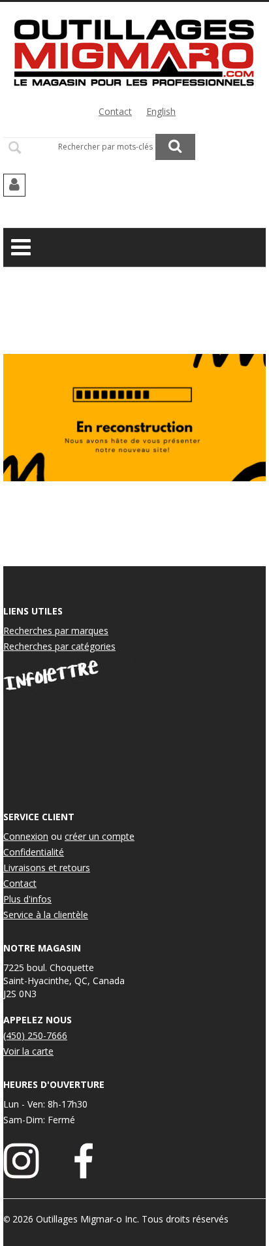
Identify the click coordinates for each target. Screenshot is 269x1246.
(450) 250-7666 (35, 1035)
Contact (115, 111)
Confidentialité (33, 852)
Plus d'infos (27, 899)
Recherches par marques (55, 630)
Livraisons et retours (46, 867)
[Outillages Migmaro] (134, 51)
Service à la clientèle (45, 914)
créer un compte (99, 836)
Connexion (25, 836)
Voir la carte (28, 1051)
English (161, 111)
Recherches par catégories (59, 646)
